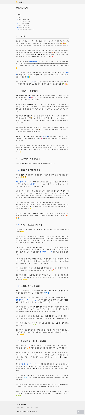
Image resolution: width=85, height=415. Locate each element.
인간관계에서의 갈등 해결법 (25, 29)
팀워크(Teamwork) (46, 252)
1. (19, 36)
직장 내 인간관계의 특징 (24, 25)
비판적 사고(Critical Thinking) (30, 364)
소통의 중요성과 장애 (23, 27)
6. (19, 286)
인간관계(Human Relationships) (26, 300)
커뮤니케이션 (33, 61)
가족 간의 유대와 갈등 (23, 23)
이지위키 (21, 2)
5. (19, 224)
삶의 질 (33, 82)
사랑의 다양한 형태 (23, 19)
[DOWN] (82, 412)
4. (19, 170)
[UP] (78, 412)
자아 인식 (45, 136)
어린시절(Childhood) (22, 182)
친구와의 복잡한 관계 (23, 21)
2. (19, 90)
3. (19, 158)
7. (19, 341)
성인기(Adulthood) (36, 184)
